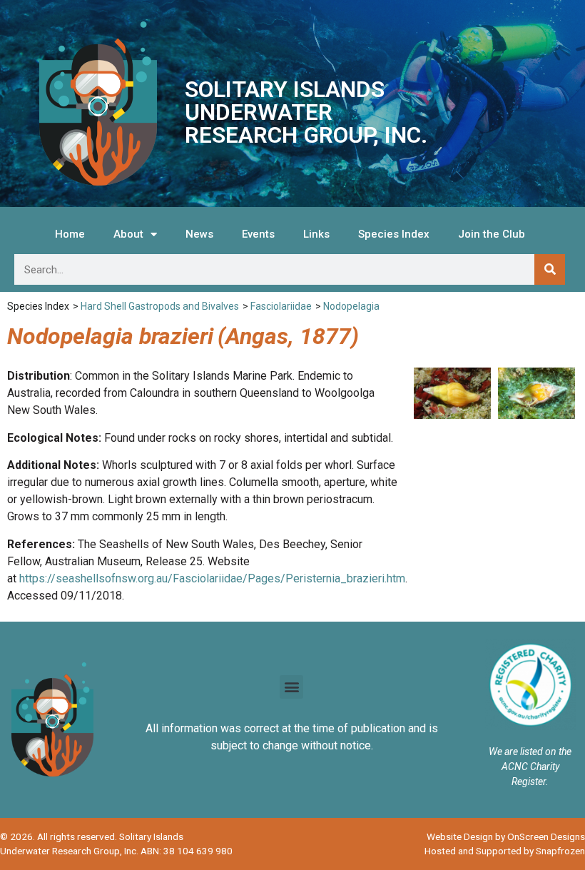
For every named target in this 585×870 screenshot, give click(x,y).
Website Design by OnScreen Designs (506, 836)
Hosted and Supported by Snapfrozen (504, 850)
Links (316, 234)
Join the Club (491, 234)
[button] (291, 687)
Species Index (393, 234)
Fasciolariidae (281, 306)
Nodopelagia (351, 306)
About (128, 234)
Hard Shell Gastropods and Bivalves (160, 306)
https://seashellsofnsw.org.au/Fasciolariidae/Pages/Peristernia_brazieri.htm (212, 578)
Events (258, 234)
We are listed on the (530, 751)
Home (70, 234)
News (199, 234)
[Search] (549, 269)
